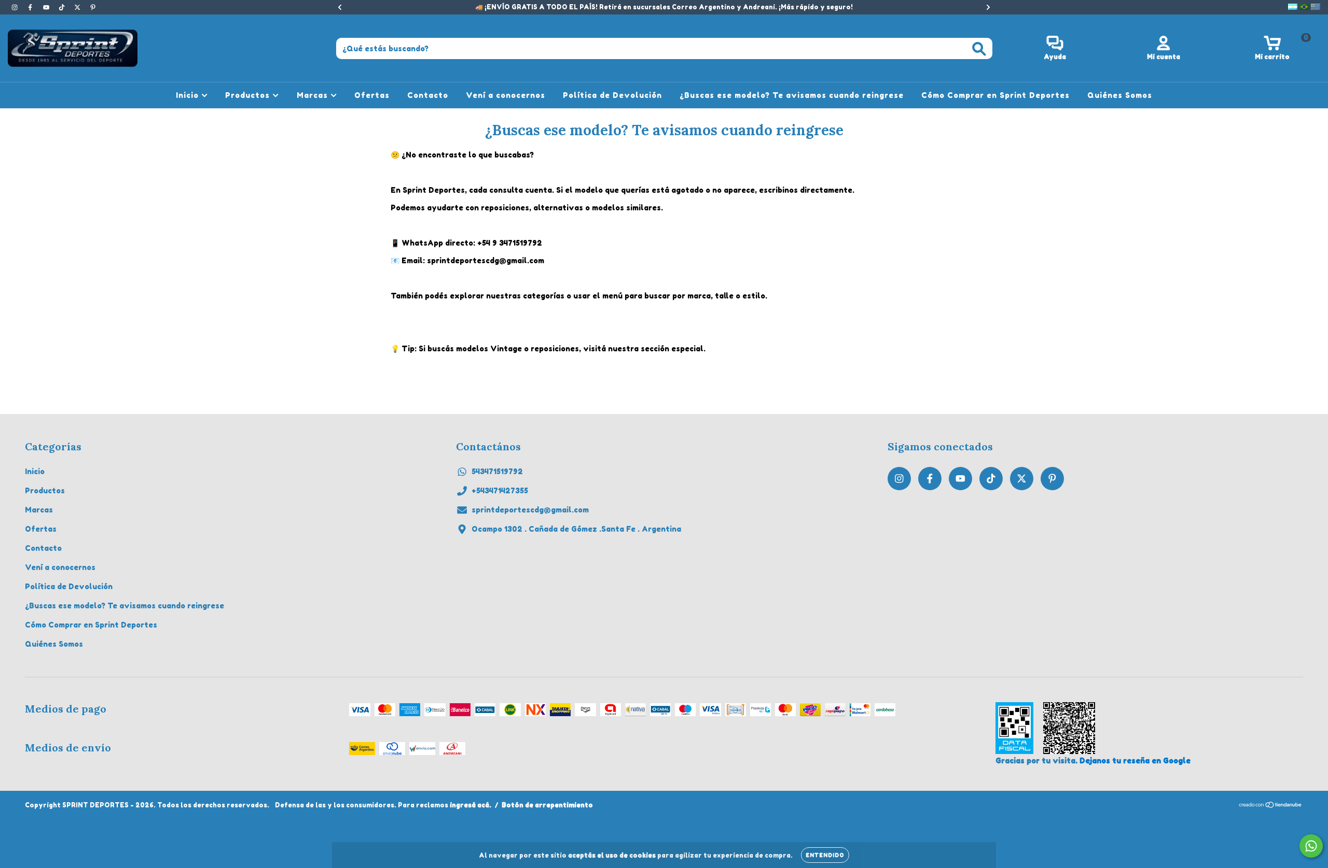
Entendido (825, 855)
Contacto (427, 95)
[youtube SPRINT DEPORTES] (47, 7)
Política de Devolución (612, 95)
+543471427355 (500, 490)
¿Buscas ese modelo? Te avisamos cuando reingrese (792, 95)
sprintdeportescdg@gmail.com (530, 509)
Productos (248, 95)
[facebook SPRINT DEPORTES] (31, 7)
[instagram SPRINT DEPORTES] (15, 7)
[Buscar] (979, 49)
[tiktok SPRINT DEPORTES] (63, 7)
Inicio (188, 95)
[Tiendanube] (1270, 806)
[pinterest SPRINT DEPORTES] (93, 7)
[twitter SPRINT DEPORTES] (78, 7)
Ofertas (372, 95)
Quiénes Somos (1119, 95)
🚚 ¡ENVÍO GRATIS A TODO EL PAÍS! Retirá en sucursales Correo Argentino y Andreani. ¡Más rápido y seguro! (664, 7)
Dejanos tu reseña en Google (1135, 760)
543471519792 (497, 471)
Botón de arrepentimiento (547, 805)
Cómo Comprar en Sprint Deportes (995, 95)
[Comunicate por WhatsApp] (1311, 846)
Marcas (313, 95)
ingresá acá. (470, 805)
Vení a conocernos (505, 95)
